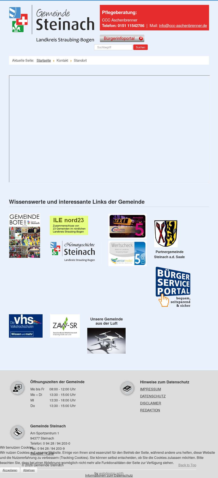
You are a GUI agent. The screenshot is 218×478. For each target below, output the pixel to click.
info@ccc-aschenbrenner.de (183, 25)
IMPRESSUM (150, 389)
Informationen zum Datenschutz (109, 475)
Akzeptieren (10, 470)
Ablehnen (29, 470)
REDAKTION (150, 410)
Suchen (140, 47)
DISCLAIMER (150, 403)
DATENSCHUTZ (153, 396)
